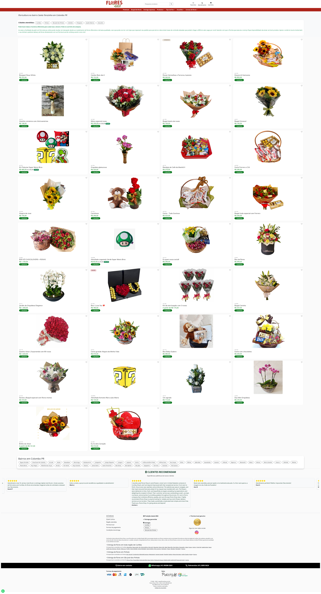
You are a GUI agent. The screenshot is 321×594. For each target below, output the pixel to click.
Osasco (278, 462)
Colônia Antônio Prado (149, 462)
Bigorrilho (170, 547)
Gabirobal (197, 462)
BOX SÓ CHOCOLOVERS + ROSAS (32, 259)
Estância (170, 554)
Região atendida (111, 522)
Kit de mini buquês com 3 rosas (175, 306)
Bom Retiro (176, 547)
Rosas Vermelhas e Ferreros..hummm (177, 75)
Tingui (168, 549)
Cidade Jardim (167, 560)
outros (187, 560)
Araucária (100, 23)
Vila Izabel (177, 549)
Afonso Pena (129, 560)
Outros (183, 549)
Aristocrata (142, 560)
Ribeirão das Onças (46, 465)
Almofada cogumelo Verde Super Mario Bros (108, 259)
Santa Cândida (133, 549)
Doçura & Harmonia (242, 75)
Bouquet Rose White (27, 75)
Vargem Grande (159, 554)
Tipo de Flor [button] (170, 10)
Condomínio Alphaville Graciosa (141, 554)
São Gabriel (128, 465)
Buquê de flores (136, 10)
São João (137, 465)
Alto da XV (150, 547)
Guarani (216, 462)
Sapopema (147, 465)
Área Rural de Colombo (38, 462)
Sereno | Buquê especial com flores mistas (35, 398)
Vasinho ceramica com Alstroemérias (33, 121)
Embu (181, 462)
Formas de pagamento (113, 527)
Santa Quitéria (150, 549)
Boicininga (77, 462)
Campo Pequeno (109, 462)
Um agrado (167, 398)
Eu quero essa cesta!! (171, 259)
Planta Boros (23, 465)
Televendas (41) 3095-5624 (198, 565)
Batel (166, 547)
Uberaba (173, 549)
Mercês (118, 549)
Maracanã (242, 462)
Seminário (163, 549)
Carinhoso (95, 213)
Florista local (110, 525)
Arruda (51, 462)
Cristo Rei (198, 547)
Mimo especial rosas (99, 121)
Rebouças (123, 549)
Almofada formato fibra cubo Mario (105, 398)
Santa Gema (95, 465)
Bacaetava (67, 462)
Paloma (294, 462)
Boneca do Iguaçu (158, 560)
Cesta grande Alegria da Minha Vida (105, 352)
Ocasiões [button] (180, 10)
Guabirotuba (205, 547)
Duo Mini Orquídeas (242, 398)
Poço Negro (34, 465)
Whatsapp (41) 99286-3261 (162, 565)
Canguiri (120, 462)
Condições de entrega (113, 530)
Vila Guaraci (174, 465)
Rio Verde (66, 465)
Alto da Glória (144, 547)
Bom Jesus (147, 560)
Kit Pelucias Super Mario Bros (30, 167)
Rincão (58, 465)
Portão (128, 549)
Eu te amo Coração (98, 444)
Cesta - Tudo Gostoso (171, 213)
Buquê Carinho (240, 306)
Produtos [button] (160, 10)
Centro (137, 462)
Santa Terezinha (106, 465)
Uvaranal (164, 465)
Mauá (250, 462)
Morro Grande (268, 462)
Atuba (58, 462)
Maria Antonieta (177, 554)
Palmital (286, 462)
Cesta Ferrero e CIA (242, 167)
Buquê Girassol (240, 121)
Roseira (86, 465)
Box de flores (239, 259)
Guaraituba (207, 462)
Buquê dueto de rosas (171, 121)
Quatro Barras (90, 23)
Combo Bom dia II (98, 75)
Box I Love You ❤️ (98, 306)
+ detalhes (24, 80)
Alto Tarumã (129, 554)
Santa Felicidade (142, 549)
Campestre (98, 462)
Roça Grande (76, 465)
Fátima (189, 462)
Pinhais (47, 23)
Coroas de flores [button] (191, 10)
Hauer (209, 547)
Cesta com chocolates (243, 352)
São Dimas (118, 465)
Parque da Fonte (180, 560)
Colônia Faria (162, 462)
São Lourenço (157, 549)
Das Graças (173, 462)
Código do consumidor (160, 588)
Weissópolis (152, 554)
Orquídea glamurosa (99, 167)
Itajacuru (233, 462)
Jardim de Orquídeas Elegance (31, 306)
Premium (126, 10)
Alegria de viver (25, 213)
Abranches (129, 547)
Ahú (140, 547)
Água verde (135, 547)
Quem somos (110, 519)
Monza (258, 462)
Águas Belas (136, 560)
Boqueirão (182, 547)
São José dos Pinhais (58, 23)
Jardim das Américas (111, 549)
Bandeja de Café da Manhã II (174, 167)
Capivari (128, 462)
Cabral (186, 547)
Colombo (70, 23)
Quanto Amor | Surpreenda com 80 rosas (35, 352)
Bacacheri (156, 547)
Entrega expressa (149, 10)
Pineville (166, 554)
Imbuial (225, 462)
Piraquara (79, 23)
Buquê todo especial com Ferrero (247, 213)
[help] (86, 39)
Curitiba (38, 23)
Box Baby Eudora (169, 352)
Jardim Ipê (173, 560)
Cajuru (190, 547)
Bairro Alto (161, 547)
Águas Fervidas (24, 462)
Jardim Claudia (185, 554)
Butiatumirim (87, 462)
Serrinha (156, 465)
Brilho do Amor (25, 444)
